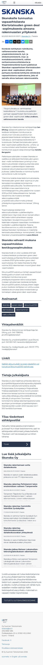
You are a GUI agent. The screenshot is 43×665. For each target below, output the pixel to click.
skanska (6, 305)
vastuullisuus (8, 315)
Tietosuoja (6, 644)
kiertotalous (8, 310)
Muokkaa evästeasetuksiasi (12, 648)
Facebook (5, 640)
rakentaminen (22, 310)
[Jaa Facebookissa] (7, 42)
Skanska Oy (26, 36)
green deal (17, 305)
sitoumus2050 (31, 305)
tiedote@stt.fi (7, 629)
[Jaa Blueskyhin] (23, 42)
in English (13, 657)
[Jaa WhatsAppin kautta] (27, 42)
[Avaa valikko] (14, 2)
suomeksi (5, 657)
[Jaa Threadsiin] (19, 42)
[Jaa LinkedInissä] (11, 42)
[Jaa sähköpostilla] (31, 42)
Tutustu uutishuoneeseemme (20, 600)
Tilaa (6, 444)
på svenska (22, 657)
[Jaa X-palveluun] (15, 42)
